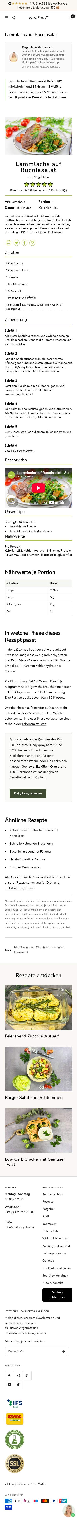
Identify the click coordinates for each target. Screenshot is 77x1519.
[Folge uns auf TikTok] (18, 1384)
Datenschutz (50, 1231)
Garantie (48, 1260)
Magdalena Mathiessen (37, 47)
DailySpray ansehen (28, 793)
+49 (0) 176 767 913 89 (19, 1212)
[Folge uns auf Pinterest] (27, 1375)
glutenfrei (58, 947)
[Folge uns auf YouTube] (9, 1384)
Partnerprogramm (54, 1253)
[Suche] (14, 17)
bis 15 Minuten (24, 947)
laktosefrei (21, 952)
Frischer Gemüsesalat (25, 867)
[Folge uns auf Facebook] (9, 1375)
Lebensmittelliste (34, 724)
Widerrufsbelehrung (55, 1238)
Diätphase (42, 947)
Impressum (49, 1224)
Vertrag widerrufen (57, 1295)
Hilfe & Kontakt (52, 1283)
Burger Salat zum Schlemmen (34, 1098)
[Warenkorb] (70, 17)
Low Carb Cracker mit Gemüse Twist (34, 1161)
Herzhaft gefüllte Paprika (27, 859)
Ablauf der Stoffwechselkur (32, 713)
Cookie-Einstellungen (56, 1268)
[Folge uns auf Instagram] (18, 1375)
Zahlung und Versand (56, 1246)
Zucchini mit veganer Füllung (30, 851)
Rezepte (47, 1201)
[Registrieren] (63, 1351)
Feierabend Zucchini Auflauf (32, 1036)
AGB (45, 1216)
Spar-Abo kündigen (55, 1275)
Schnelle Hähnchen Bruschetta (31, 843)
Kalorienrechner (52, 1194)
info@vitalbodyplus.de (19, 1227)
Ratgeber (48, 1209)
